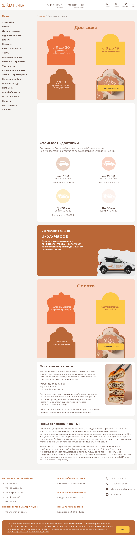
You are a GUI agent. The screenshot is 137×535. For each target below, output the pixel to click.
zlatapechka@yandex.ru (123, 489)
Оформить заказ (111, 88)
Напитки (7, 101)
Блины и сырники (11, 48)
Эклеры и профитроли (14, 74)
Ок (122, 529)
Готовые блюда (11, 96)
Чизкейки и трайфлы (13, 61)
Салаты (6, 26)
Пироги (6, 40)
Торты (5, 53)
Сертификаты (10, 105)
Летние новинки (11, 31)
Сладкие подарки (12, 57)
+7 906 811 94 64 (75, 6)
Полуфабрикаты (11, 92)
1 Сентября (8, 22)
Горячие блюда (10, 83)
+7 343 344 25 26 (54, 6)
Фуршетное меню (12, 35)
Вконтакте (116, 494)
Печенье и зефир (11, 79)
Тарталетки (8, 66)
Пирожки (7, 44)
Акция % (6, 110)
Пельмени (7, 88)
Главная (41, 16)
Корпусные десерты (13, 70)
